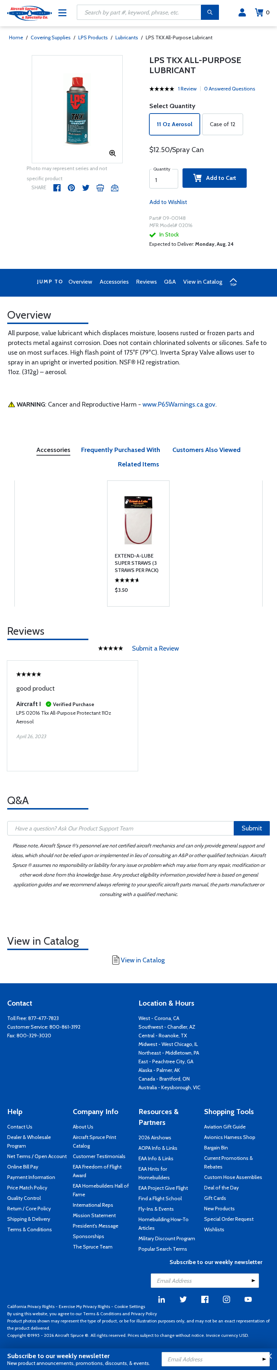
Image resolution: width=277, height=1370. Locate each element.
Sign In (242, 12)
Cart (268, 12)
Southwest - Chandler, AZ (166, 1027)
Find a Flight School (160, 1198)
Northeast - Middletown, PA (168, 1053)
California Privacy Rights (30, 1306)
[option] (77, 110)
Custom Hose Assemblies (233, 1177)
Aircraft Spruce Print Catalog (94, 1141)
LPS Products (93, 37)
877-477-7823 (43, 1018)
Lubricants (126, 37)
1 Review (187, 88)
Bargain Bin (216, 1147)
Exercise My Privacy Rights (84, 1306)
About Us (83, 1126)
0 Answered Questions (229, 88)
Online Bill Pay (22, 1166)
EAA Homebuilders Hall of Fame (101, 1190)
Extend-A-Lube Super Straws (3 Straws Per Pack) (136, 563)
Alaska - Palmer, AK (159, 1070)
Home (16, 37)
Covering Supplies (51, 37)
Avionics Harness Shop (229, 1137)
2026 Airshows (154, 1137)
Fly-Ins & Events (156, 1209)
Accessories (114, 281)
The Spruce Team (93, 1246)
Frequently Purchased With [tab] (120, 450)
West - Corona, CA (158, 1018)
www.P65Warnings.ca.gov (178, 404)
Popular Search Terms (162, 1249)
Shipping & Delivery (28, 1219)
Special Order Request (229, 1219)
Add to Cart (219, 177)
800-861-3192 (64, 1027)
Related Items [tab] (138, 464)
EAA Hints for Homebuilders (154, 1173)
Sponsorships (88, 1236)
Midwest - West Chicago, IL (168, 1044)
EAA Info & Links (155, 1158)
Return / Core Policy (29, 1208)
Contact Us (19, 1126)
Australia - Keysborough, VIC (169, 1087)
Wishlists (214, 1229)
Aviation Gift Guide (225, 1126)
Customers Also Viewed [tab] (206, 450)
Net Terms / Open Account (37, 1156)
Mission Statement (94, 1215)
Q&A (170, 281)
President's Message (95, 1226)
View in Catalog (202, 281)
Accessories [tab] (53, 450)
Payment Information (31, 1177)
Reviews (146, 281)
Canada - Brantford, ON (164, 1079)
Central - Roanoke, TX (162, 1035)
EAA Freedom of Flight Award (97, 1171)
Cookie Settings (129, 1306)
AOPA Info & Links (157, 1148)
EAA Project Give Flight (163, 1188)
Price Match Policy (27, 1187)
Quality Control (24, 1198)
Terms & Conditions (29, 1229)
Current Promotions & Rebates (228, 1162)
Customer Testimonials (99, 1156)
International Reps (93, 1205)
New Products (219, 1208)
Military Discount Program (166, 1238)
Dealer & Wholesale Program (29, 1141)
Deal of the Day (221, 1187)
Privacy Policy (144, 1313)
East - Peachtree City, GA (165, 1061)
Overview (80, 281)
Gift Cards (215, 1198)
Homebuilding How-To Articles (163, 1223)
